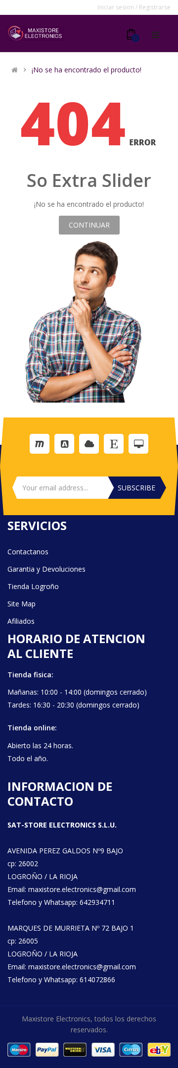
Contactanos (27, 551)
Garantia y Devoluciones (46, 569)
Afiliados (21, 621)
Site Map (21, 603)
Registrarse (155, 7)
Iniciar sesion (116, 7)
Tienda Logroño (33, 586)
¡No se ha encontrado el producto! (86, 69)
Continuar (89, 225)
